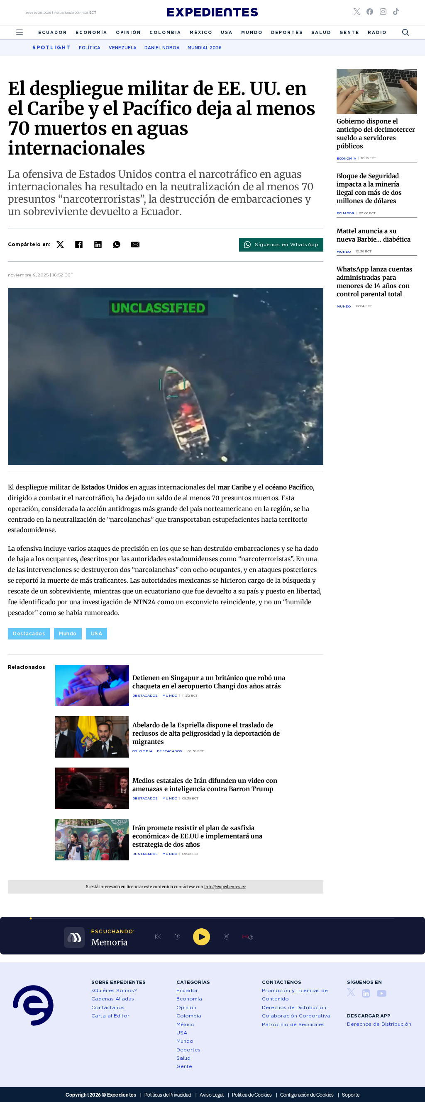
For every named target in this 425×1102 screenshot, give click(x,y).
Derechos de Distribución (294, 1007)
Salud (321, 32)
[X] (60, 244)
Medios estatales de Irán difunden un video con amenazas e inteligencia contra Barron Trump (204, 785)
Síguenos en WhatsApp (286, 244)
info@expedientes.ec (225, 886)
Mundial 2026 (205, 47)
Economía (91, 32)
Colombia (165, 32)
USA (227, 32)
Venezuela (123, 47)
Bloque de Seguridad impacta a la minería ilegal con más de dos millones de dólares (369, 188)
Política (89, 47)
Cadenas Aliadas (112, 998)
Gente (349, 32)
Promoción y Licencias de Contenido (295, 994)
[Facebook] (79, 244)
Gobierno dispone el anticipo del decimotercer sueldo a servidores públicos (376, 133)
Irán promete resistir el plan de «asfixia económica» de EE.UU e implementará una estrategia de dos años (197, 836)
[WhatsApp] (116, 244)
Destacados (29, 633)
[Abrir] (19, 32)
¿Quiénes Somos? (114, 990)
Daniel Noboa (162, 47)
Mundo (252, 32)
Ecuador (52, 32)
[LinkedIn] (98, 244)
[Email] (135, 244)
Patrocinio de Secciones (293, 1024)
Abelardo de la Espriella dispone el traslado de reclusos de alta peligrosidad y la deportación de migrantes (206, 733)
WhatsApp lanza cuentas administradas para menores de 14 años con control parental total (375, 281)
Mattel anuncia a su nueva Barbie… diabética (373, 235)
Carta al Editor (110, 1015)
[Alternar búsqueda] (405, 32)
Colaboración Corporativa (296, 1015)
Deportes (287, 32)
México (201, 32)
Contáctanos (108, 1007)
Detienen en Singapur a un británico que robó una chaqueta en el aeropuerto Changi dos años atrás (208, 682)
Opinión (128, 32)
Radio (377, 32)
